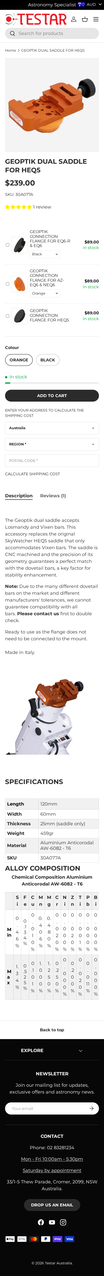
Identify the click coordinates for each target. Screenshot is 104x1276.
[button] (84, 19)
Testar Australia (58, 1263)
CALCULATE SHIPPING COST (32, 473)
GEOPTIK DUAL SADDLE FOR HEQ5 (53, 50)
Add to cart (52, 395)
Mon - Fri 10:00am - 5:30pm (52, 1159)
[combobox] (52, 33)
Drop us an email (52, 1205)
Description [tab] (19, 496)
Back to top (52, 1029)
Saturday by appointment (52, 1170)
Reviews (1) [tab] (53, 496)
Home (10, 50)
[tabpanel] (52, 753)
